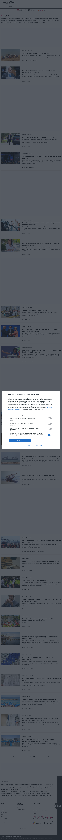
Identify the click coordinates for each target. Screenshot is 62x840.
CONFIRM (20, 440)
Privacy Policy (39, 445)
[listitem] (31, 415)
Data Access (31, 445)
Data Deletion (22, 445)
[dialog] (31, 420)
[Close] (57, 394)
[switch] (50, 418)
